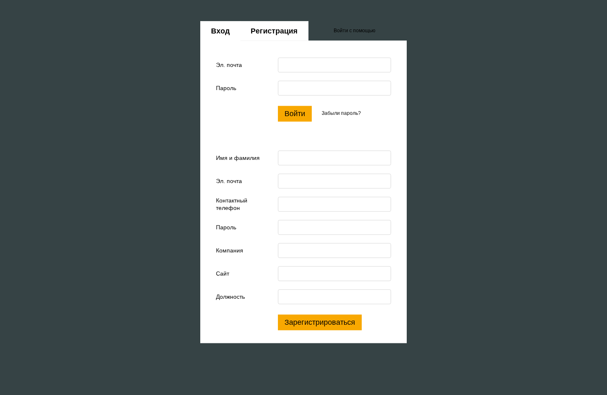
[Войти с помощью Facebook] (384, 31)
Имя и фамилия (238, 158)
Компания (229, 250)
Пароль (226, 88)
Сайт (222, 273)
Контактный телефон (231, 204)
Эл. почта (229, 65)
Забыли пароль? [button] (341, 114)
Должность (230, 296)
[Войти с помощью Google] (398, 31)
